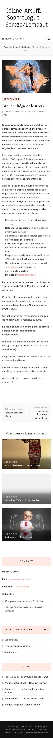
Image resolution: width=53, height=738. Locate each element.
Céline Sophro (22, 586)
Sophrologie (12, 99)
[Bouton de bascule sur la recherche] (49, 39)
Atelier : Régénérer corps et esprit (22, 704)
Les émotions (11, 640)
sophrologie (11, 267)
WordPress (43, 732)
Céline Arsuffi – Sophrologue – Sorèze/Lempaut (26, 17)
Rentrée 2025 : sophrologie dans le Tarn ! (26, 677)
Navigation (15, 38)
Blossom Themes (16, 732)
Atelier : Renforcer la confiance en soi (22, 465)
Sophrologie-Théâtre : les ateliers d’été (22, 500)
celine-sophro (12, 111)
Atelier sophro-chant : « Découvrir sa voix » (26, 683)
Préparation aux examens (17, 646)
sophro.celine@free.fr (19, 579)
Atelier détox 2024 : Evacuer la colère (24, 698)
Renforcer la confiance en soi (18, 537)
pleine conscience (27, 274)
